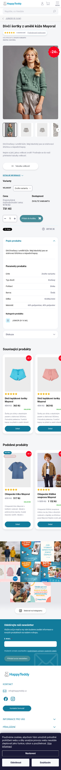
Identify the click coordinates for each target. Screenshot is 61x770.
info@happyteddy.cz (18, 691)
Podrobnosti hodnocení (37, 33)
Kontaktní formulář (17, 708)
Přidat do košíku (29, 218)
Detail (17, 429)
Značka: (9, 40)
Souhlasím (45, 762)
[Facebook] (5, 698)
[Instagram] (12, 698)
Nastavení (30, 753)
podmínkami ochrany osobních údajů (42, 651)
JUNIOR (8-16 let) (20, 320)
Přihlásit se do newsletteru (17, 659)
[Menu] (57, 3)
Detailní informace (11, 175)
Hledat (54, 11)
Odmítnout (15, 762)
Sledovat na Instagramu (33, 611)
